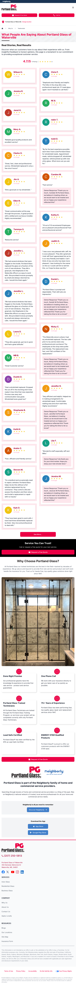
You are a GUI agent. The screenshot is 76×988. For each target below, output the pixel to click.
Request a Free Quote (39, 552)
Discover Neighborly (36, 810)
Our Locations (7, 932)
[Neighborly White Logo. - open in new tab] (6, 1)
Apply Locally (7, 916)
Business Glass (7, 891)
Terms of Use (8, 971)
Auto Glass (6, 882)
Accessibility (32, 971)
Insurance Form (7, 941)
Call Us (58, 15)
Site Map (5, 937)
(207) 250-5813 (13, 855)
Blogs (4, 928)
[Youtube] (12, 872)
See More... (38, 534)
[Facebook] (3, 872)
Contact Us (6, 912)
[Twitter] (8, 872)
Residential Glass (8, 886)
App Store (39, 826)
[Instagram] (17, 872)
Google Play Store (39, 833)
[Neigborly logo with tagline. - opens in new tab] (55, 772)
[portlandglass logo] (38, 847)
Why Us (4, 903)
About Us (5, 907)
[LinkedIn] (22, 872)
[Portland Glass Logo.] (26, 772)
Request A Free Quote (21, 15)
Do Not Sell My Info (46, 971)
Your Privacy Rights (65, 971)
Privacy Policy (20, 971)
